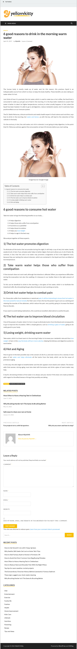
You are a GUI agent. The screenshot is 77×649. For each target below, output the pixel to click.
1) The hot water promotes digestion (19, 191)
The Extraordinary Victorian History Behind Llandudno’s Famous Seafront (29, 571)
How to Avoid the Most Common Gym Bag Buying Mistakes (24, 558)
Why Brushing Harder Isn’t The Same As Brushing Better (24, 404)
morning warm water (17, 384)
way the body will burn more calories (30, 341)
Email (6, 500)
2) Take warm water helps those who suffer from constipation (26, 193)
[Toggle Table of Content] (42, 186)
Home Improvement (11, 611)
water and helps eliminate (22, 357)
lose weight (21, 231)
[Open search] (71, 23)
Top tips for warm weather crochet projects (19, 568)
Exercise (7, 597)
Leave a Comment (27, 41)
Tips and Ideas (9, 631)
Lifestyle (7, 618)
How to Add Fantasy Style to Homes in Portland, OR (22, 555)
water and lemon (33, 117)
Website (6, 509)
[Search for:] (38, 535)
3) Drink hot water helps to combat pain (20, 196)
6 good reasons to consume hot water (17, 189)
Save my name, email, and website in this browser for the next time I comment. (35, 521)
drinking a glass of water (56, 324)
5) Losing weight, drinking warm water (20, 200)
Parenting (7, 624)
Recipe (6, 628)
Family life (7, 601)
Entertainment (9, 594)
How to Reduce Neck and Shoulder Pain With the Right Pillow (25, 565)
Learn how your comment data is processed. (45, 529)
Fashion (7, 604)
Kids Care (7, 614)
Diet (5, 591)
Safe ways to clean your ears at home (17, 412)
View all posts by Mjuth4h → (27, 439)
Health (5, 30)
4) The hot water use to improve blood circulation (23, 198)
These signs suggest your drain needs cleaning (20, 575)
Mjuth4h (17, 41)
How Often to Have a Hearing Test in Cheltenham (22, 396)
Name (6, 491)
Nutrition (7, 621)
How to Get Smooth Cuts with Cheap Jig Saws (20, 548)
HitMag (71, 646)
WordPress (62, 646)
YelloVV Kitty (19, 646)
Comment (7, 464)
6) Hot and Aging (14, 202)
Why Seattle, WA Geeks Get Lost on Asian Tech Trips (22, 551)
